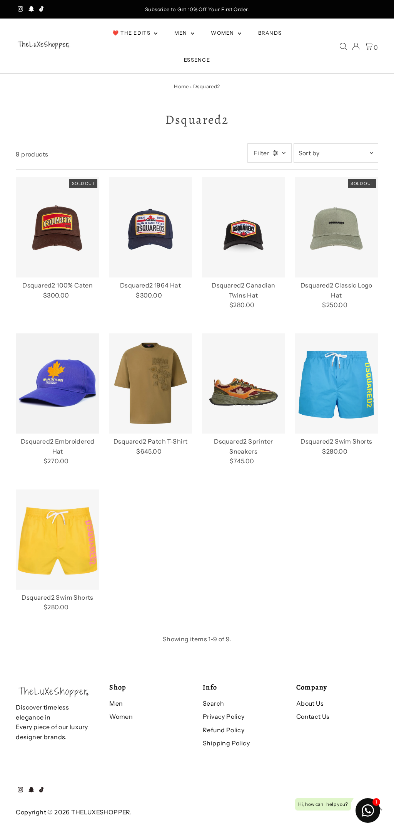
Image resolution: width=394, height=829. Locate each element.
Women (223, 33)
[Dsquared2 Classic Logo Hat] (336, 227)
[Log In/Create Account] (355, 46)
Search (213, 703)
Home (181, 86)
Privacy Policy (224, 716)
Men (181, 33)
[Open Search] (343, 46)
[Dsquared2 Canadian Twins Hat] (243, 227)
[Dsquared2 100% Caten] (57, 227)
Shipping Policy (226, 743)
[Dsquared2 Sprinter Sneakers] (243, 383)
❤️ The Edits (132, 33)
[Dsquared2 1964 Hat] (150, 227)
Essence (197, 60)
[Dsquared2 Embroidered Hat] (57, 383)
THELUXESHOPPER (100, 812)
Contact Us (313, 716)
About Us (310, 703)
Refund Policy (223, 730)
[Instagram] (20, 9)
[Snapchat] (31, 9)
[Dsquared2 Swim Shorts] (336, 383)
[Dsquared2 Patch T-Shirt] (150, 383)
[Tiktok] (41, 9)
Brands (270, 33)
